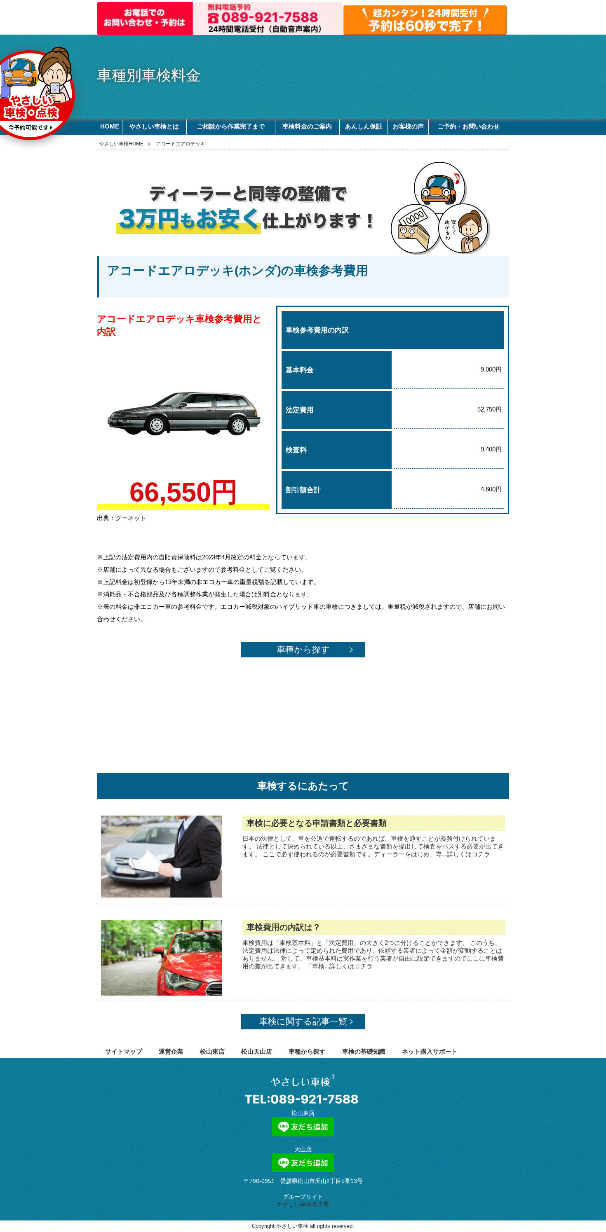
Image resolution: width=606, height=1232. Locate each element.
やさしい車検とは (154, 126)
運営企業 (171, 1051)
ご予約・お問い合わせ (469, 126)
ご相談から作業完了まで (231, 126)
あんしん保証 (363, 126)
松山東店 (212, 1051)
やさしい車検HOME (121, 144)
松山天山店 (256, 1051)
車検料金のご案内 (307, 126)
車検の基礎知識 (363, 1051)
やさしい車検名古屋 (303, 1204)
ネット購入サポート (430, 1051)
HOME (109, 126)
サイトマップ (123, 1051)
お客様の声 (408, 126)
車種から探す (303, 649)
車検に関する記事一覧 (303, 1021)
